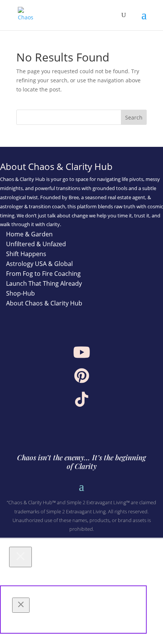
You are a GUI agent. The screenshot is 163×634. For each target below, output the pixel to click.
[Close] (20, 557)
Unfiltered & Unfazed (36, 244)
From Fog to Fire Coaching (43, 273)
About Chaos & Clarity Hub (44, 303)
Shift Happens (26, 254)
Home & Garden (29, 234)
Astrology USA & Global (39, 264)
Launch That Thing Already (44, 283)
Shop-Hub (20, 293)
